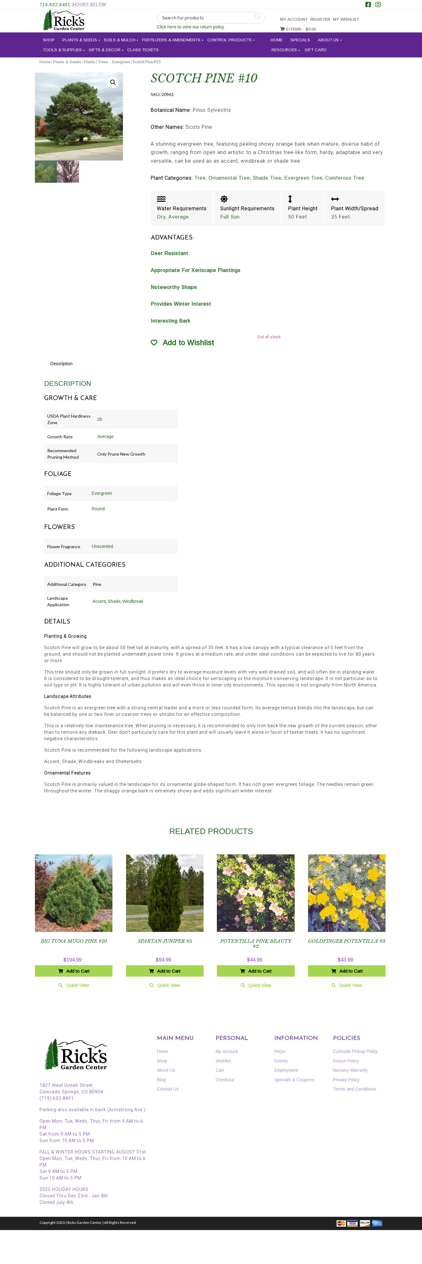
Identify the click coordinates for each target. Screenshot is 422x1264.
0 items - (300, 29)
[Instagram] (378, 5)
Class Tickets (143, 50)
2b (99, 419)
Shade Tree (267, 178)
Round (98, 508)
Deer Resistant (169, 253)
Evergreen (102, 493)
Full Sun (230, 216)
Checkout (225, 1079)
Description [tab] (61, 363)
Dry (161, 216)
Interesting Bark (171, 320)
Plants (89, 62)
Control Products (229, 40)
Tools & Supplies (62, 50)
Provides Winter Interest (181, 304)
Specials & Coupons (294, 1079)
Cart (220, 1070)
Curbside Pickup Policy (355, 1051)
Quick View (77, 985)
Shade (114, 601)
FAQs (279, 1051)
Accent (99, 601)
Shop (49, 40)
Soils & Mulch (119, 40)
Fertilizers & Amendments (171, 40)
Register (320, 19)
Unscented (102, 546)
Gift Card (316, 50)
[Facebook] (368, 5)
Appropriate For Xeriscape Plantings (196, 270)
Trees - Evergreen (114, 62)
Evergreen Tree (303, 178)
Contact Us (168, 1089)
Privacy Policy (346, 1079)
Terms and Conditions (354, 1089)
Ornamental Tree (229, 178)
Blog (161, 1079)
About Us (328, 40)
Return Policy (346, 1060)
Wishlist (223, 1060)
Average (178, 216)
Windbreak (132, 601)
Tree (200, 178)
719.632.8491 (55, 4)
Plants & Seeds (79, 40)
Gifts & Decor (104, 50)
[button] (113, 82)
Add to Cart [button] (78, 971)
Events (281, 1060)
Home (277, 40)
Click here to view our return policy (190, 26)
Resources (284, 50)
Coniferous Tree (345, 178)
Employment (286, 1070)
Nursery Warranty (350, 1070)
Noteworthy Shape (174, 287)
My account (294, 19)
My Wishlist (346, 19)
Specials (300, 40)
